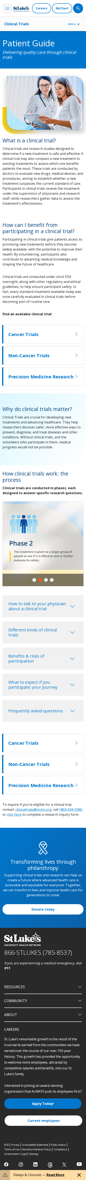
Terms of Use (12, 1149)
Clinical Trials (16, 23)
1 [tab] (34, 580)
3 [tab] (46, 580)
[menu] (7, 8)
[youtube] (79, 1164)
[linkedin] (35, 1164)
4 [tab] (52, 580)
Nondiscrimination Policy (36, 1149)
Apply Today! (43, 1103)
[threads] (50, 1165)
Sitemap (34, 1154)
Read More (55, 1175)
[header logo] (21, 8)
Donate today (43, 909)
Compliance (60, 1149)
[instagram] (21, 1164)
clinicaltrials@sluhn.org (33, 809)
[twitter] (64, 1164)
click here (14, 814)
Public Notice (58, 1145)
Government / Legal (15, 1154)
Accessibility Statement (35, 1145)
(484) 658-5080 (70, 809)
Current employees (43, 1120)
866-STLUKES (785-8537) (38, 952)
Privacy (15, 1145)
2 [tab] (40, 580)
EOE (6, 1145)
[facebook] (6, 1164)
